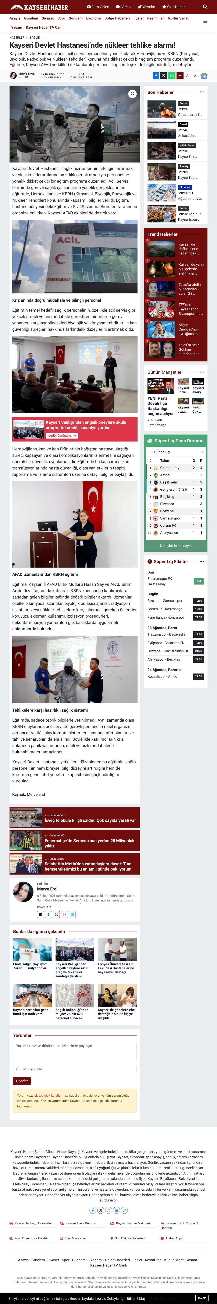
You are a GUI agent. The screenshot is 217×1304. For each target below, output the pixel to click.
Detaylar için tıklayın (176, 546)
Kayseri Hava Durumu (81, 1223)
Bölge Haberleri (117, 18)
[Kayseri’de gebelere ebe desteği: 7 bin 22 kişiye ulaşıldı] (117, 995)
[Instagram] (64, 914)
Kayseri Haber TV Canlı (45, 27)
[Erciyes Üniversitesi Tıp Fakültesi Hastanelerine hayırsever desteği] (117, 949)
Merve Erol (47, 889)
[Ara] (205, 7)
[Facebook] (48, 914)
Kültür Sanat (178, 18)
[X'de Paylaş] (163, 75)
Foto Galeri (100, 7)
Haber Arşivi (175, 1238)
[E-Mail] (40, 914)
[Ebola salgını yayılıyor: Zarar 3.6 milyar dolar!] (32, 949)
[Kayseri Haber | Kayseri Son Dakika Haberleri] (39, 7)
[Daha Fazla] (180, 75)
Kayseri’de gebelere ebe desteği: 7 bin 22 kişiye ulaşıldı (116, 1014)
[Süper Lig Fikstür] (202, 561)
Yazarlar (148, 7)
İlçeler (139, 18)
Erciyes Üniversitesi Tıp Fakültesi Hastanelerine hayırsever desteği (116, 968)
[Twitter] (56, 914)
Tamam (202, 1298)
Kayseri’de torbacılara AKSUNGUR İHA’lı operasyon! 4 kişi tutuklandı (189, 175)
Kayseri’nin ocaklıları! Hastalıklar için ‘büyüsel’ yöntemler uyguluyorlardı (190, 154)
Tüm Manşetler (75, 1238)
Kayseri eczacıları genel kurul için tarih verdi (31, 1012)
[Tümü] (202, 92)
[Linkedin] (72, 914)
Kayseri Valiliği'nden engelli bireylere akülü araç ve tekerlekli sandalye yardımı (72, 970)
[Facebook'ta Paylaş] (156, 75)
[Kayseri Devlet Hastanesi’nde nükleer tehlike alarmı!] (75, 124)
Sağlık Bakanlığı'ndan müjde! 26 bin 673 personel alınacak (72, 1014)
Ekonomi (93, 18)
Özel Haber (176, 7)
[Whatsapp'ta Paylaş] (171, 75)
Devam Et (43, 906)
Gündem (31, 18)
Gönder (22, 1081)
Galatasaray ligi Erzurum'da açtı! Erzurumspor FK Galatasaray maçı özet (191, 112)
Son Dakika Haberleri (130, 1238)
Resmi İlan (156, 18)
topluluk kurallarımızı (54, 1095)
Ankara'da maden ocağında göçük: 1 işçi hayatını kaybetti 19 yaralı (188, 133)
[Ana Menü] (205, 23)
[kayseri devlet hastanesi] (75, 373)
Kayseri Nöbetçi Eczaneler (33, 1223)
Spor (61, 18)
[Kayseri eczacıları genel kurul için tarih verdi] (32, 995)
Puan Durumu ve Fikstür (31, 1238)
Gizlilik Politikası (163, 1298)
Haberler (17, 37)
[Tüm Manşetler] (202, 372)
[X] (100, 1210)
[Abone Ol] (203, 76)
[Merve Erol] (23, 891)
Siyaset (48, 18)
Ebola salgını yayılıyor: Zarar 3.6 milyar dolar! (30, 966)
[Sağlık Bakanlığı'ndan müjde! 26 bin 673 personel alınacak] (75, 995)
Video (126, 7)
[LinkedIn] (116, 1210)
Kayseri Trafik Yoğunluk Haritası (180, 1225)
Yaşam (16, 27)
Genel (183, 124)
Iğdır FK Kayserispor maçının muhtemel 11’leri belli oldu (190, 217)
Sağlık (35, 37)
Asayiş (15, 18)
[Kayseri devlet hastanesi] (75, 256)
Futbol (183, 103)
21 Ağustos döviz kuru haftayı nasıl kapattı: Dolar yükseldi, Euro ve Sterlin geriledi (189, 196)
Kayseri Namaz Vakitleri (133, 1223)
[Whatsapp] (124, 1210)
